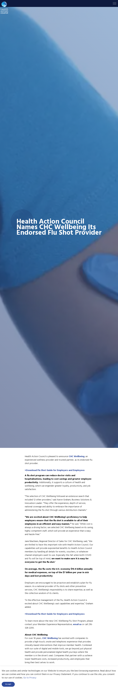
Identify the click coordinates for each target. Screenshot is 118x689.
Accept (8, 684)
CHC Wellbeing (76, 456)
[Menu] (114, 3)
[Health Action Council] (4, 8)
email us (77, 624)
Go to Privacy (29, 678)
